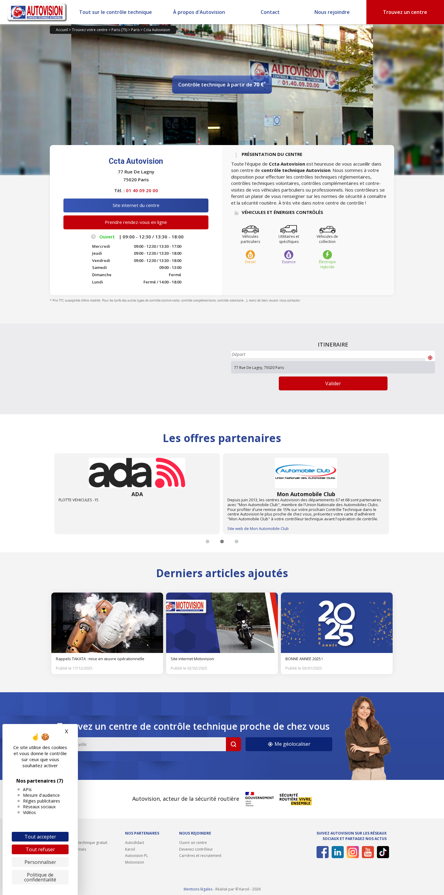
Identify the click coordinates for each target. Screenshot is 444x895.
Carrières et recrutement (200, 855)
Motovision (134, 862)
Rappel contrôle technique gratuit (78, 842)
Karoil (130, 849)
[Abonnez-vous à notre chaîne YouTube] (366, 852)
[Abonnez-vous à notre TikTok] (381, 852)
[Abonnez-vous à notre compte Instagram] (351, 852)
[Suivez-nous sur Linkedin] (336, 852)
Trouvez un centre (405, 12)
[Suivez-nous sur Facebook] (321, 852)
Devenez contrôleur (196, 849)
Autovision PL (136, 855)
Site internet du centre (136, 205)
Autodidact (134, 842)
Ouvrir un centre (193, 842)
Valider (333, 383)
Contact (270, 12)
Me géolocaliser (291, 744)
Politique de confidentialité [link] (40, 877)
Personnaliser (40, 862)
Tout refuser (40, 849)
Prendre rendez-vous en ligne (136, 222)
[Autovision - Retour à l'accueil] (37, 12)
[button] (207, 541)
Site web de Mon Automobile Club (89, 528)
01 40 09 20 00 (142, 190)
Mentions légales (198, 889)
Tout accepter (40, 836)
